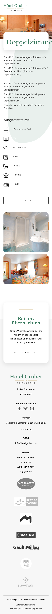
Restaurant (26, 457)
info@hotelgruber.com (26, 443)
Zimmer (26, 462)
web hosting (27, 609)
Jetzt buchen (26, 200)
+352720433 (26, 394)
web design (15, 609)
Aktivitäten (26, 467)
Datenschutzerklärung (25, 605)
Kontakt (26, 472)
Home (26, 453)
